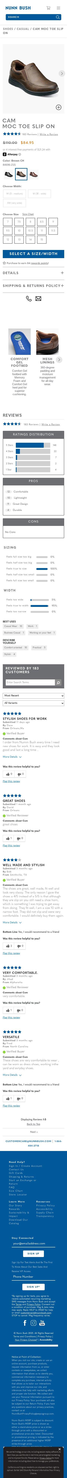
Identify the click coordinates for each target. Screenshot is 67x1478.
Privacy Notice (46, 1458)
